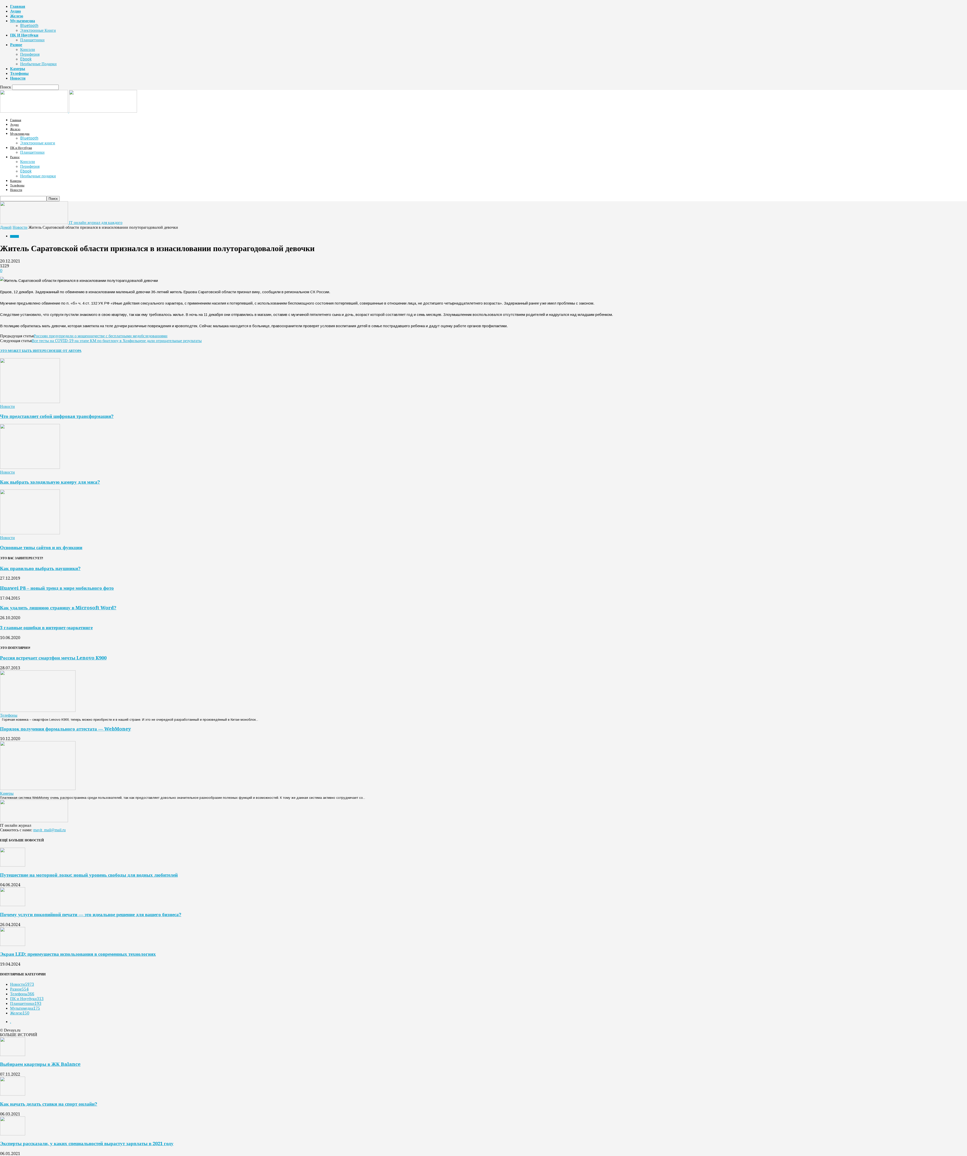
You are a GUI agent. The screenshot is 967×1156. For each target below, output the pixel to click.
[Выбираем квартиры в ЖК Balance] (12, 1054)
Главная (17, 6)
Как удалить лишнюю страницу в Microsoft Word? (58, 607)
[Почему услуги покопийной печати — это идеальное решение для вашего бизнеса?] (12, 905)
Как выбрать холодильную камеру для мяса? (50, 482)
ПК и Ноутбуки (24, 35)
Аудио (15, 11)
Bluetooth (29, 25)
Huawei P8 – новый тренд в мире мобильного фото (57, 588)
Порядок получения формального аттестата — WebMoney (65, 729)
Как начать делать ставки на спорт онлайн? (48, 1104)
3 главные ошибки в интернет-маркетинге (46, 627)
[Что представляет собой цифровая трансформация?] (30, 402)
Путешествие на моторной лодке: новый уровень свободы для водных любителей (89, 875)
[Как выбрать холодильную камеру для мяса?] (30, 467)
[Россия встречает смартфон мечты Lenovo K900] (38, 710)
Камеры (17, 68)
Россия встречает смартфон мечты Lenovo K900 (53, 657)
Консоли (27, 49)
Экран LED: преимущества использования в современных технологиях (78, 954)
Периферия (30, 54)
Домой (6, 227)
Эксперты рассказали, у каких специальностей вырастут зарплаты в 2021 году (87, 1143)
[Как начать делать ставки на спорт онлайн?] (12, 1094)
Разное (16, 44)
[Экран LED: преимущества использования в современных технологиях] (12, 944)
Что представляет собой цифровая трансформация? (57, 416)
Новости (17, 78)
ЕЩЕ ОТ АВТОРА (67, 351)
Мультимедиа (22, 20)
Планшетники (32, 40)
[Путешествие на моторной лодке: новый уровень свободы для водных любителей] (12, 865)
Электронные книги (38, 30)
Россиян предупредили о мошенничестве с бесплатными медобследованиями (100, 336)
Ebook (25, 59)
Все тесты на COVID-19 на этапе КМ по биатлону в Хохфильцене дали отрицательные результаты (117, 340)
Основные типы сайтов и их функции (41, 547)
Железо (16, 16)
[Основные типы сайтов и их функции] (30, 533)
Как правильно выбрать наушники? (40, 568)
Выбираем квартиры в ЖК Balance (40, 1064)
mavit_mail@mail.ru (49, 830)
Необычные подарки (38, 63)
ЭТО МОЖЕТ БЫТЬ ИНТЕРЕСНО (27, 351)
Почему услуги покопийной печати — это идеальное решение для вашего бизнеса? (90, 914)
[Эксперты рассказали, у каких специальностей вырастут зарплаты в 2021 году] (12, 1134)
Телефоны (19, 73)
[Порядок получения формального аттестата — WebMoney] (38, 788)
